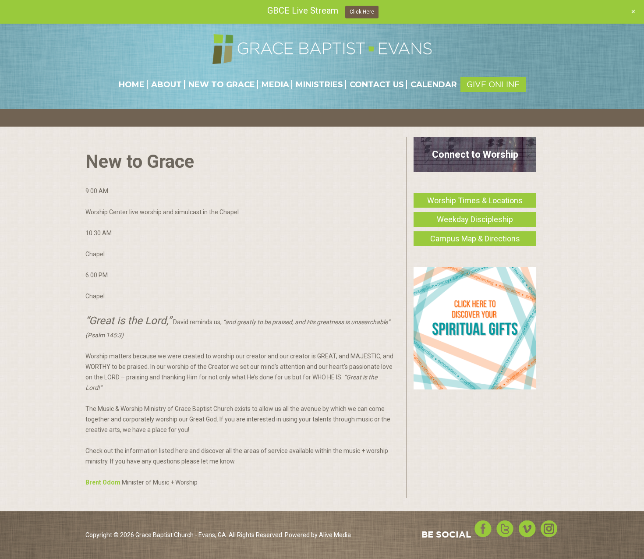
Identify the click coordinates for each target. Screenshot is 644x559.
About (166, 84)
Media (275, 84)
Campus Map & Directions (475, 238)
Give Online (493, 84)
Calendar (433, 84)
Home (132, 84)
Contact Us (377, 84)
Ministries (319, 84)
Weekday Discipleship (475, 219)
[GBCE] (322, 49)
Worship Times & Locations (475, 200)
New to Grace (221, 84)
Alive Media (335, 534)
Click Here (362, 12)
